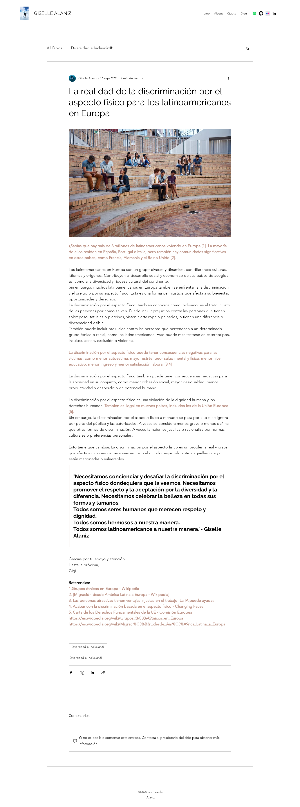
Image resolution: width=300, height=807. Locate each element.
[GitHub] (261, 13)
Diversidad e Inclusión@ (91, 48)
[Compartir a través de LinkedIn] (92, 673)
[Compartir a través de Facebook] (71, 673)
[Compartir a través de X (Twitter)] (82, 673)
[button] (248, 48)
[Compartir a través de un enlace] (103, 673)
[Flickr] (268, 13)
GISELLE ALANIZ (52, 13)
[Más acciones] (228, 78)
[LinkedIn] (274, 13)
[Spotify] (254, 13)
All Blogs (54, 48)
